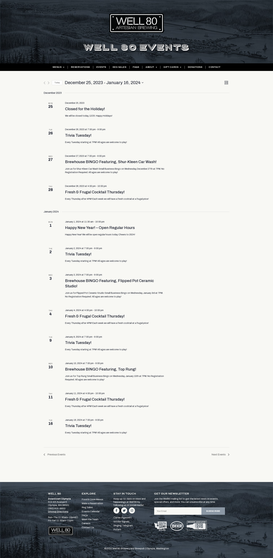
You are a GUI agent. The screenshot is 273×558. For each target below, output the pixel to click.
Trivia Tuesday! (78, 135)
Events (101, 67)
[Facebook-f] (116, 510)
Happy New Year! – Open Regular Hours (100, 228)
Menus (57, 67)
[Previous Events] (44, 82)
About (150, 67)
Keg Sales (119, 67)
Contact (215, 67)
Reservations (80, 67)
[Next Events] (48, 82)
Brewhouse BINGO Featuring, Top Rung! (100, 369)
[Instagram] (132, 510)
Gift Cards (171, 67)
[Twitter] (124, 510)
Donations (195, 67)
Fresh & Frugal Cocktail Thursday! (95, 192)
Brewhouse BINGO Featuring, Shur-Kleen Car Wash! (111, 162)
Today (57, 83)
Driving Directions (58, 511)
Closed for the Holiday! (85, 109)
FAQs (136, 67)
